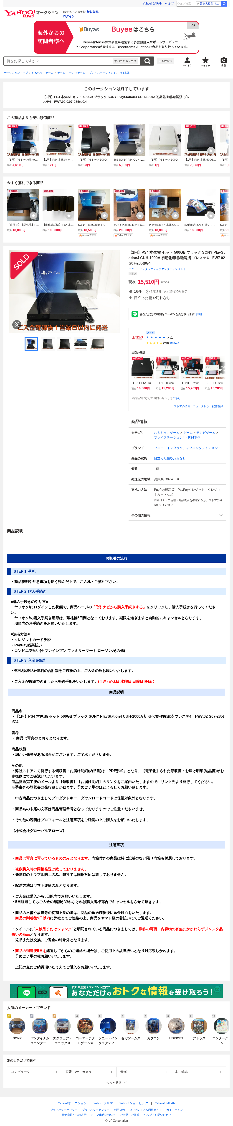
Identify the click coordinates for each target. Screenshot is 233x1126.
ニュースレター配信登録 (208, 406)
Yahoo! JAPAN (152, 3)
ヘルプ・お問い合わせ (157, 1114)
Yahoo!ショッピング (133, 1103)
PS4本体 (124, 72)
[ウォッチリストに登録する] (33, 150)
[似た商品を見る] (16, 324)
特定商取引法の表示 (74, 1114)
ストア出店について (103, 1114)
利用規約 (119, 1109)
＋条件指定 (165, 61)
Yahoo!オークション (72, 1103)
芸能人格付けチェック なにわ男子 (210, 3)
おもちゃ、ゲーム (42, 72)
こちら (176, 398)
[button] (177, 515)
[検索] (224, 4)
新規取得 (93, 12)
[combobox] (58, 61)
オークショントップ (15, 72)
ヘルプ (169, 3)
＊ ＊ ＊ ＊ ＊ (156, 337)
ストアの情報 (182, 406)
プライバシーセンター (95, 1109)
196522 (174, 343)
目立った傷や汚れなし (170, 458)
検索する (147, 61)
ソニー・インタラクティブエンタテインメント (157, 269)
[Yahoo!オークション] (32, 11)
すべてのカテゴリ (125, 61)
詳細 (199, 314)
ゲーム (61, 72)
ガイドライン (174, 1109)
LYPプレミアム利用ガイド (145, 1109)
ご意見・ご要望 (129, 1114)
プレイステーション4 (102, 72)
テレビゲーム (77, 72)
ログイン (69, 16)
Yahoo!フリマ (103, 1103)
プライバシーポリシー (64, 1109)
